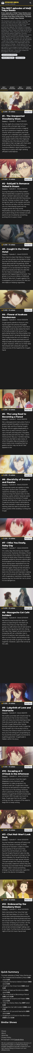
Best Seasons (20, 88)
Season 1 (5, 121)
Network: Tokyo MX (8, 57)
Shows (3, 1031)
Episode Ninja (19, 1039)
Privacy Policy (6, 1037)
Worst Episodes (12, 88)
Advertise (4, 1035)
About (3, 1033)
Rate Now (28, 112)
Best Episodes (4, 88)
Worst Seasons (28, 88)
